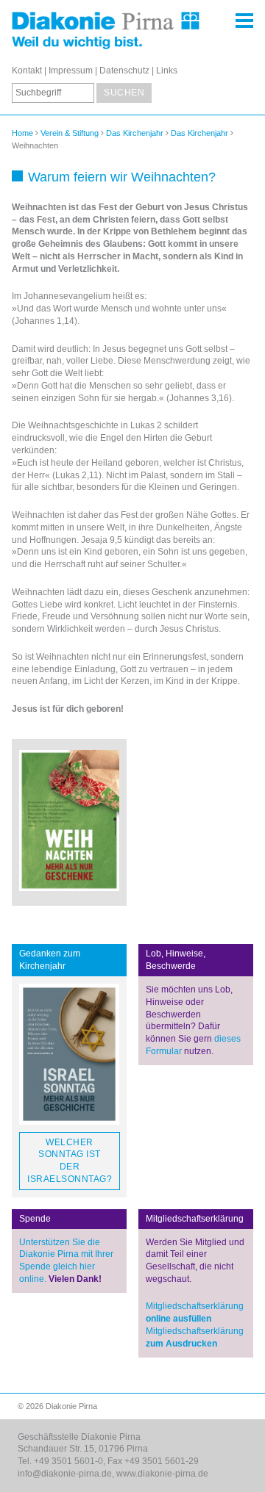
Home (22, 133)
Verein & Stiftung (69, 133)
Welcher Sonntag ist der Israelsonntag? (69, 1160)
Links (166, 70)
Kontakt (27, 70)
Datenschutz (124, 70)
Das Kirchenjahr (134, 133)
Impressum (71, 70)
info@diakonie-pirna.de (65, 1473)
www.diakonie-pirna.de (162, 1473)
